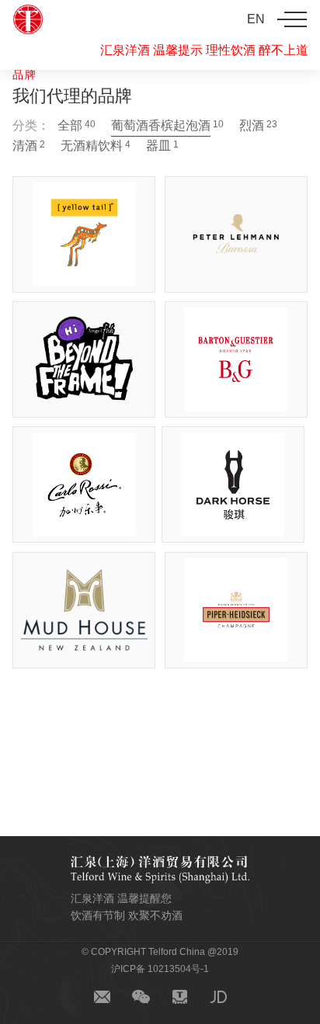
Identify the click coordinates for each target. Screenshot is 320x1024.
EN (256, 19)
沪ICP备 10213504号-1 (160, 968)
